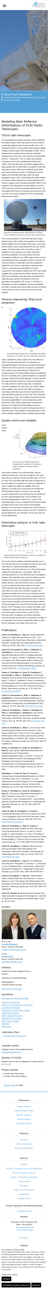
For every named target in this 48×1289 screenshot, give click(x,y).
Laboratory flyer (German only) (15, 1036)
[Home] (38, 4)
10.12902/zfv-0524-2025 (34, 645)
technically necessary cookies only (16, 1285)
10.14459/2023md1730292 (26, 668)
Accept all (36, 1285)
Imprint (15, 1274)
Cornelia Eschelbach (10, 944)
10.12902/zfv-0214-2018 (10, 857)
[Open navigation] (4, 5)
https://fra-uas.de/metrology (12, 989)
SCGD (7, 1064)
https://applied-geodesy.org (11, 1052)
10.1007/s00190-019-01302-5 (12, 822)
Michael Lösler (7, 956)
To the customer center (25, 1230)
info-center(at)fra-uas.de (25, 1227)
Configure (6, 1279)
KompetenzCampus (25, 1211)
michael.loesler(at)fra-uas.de (12, 962)
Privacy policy (6, 1274)
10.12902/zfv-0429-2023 (34, 706)
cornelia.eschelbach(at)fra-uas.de (14, 950)
